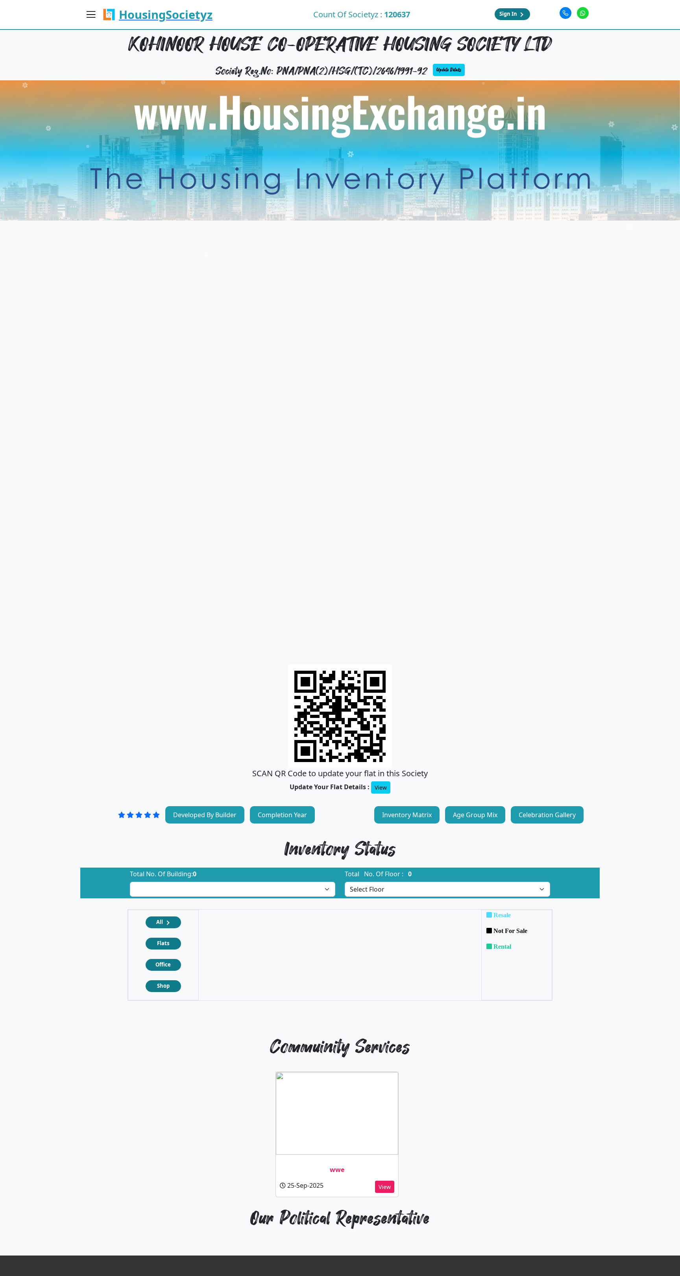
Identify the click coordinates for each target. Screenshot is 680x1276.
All (159, 921)
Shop (163, 985)
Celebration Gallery (547, 814)
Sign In (508, 13)
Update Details (448, 70)
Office (163, 964)
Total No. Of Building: (163, 874)
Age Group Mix (475, 814)
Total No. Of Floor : (378, 874)
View (381, 787)
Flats (163, 943)
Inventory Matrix (407, 814)
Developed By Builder (205, 814)
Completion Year (282, 814)
